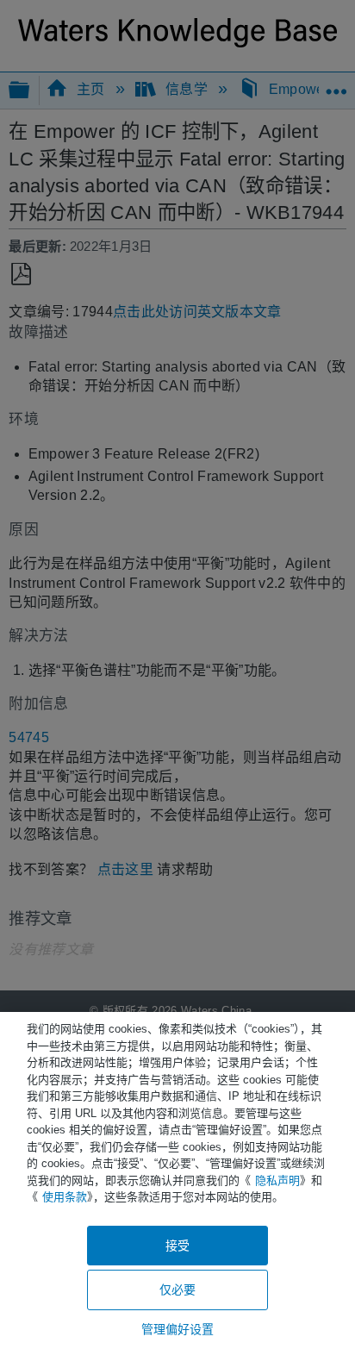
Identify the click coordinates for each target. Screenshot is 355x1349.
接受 (177, 1245)
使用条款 (64, 1196)
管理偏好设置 (178, 1329)
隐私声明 (277, 1180)
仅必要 (177, 1289)
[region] (177, 1180)
